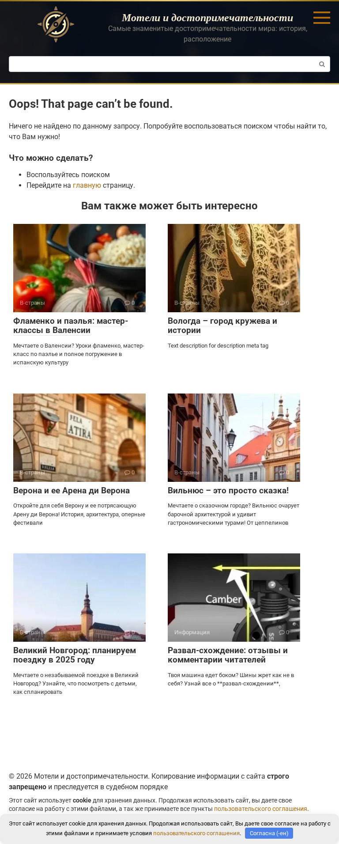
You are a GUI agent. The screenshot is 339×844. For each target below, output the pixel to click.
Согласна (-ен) (269, 833)
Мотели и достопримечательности (207, 17)
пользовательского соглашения (260, 809)
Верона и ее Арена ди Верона (71, 490)
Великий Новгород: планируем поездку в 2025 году (74, 655)
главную (87, 185)
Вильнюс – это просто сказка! (228, 490)
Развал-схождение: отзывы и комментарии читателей (228, 655)
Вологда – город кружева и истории (222, 325)
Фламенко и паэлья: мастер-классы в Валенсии (70, 325)
